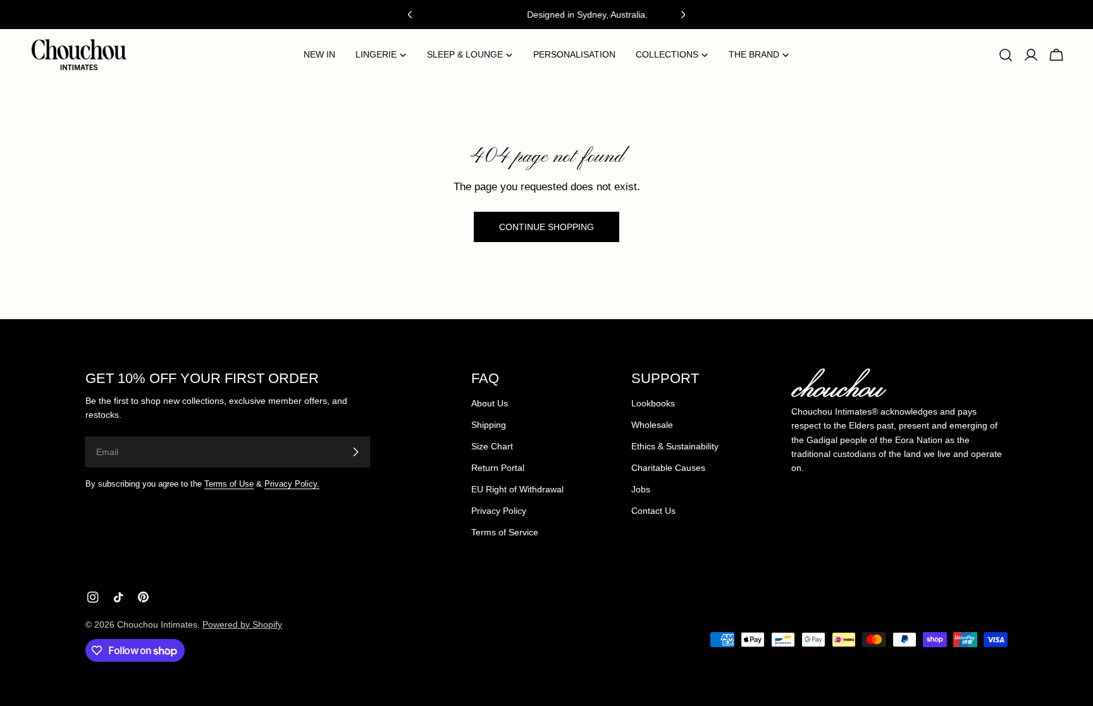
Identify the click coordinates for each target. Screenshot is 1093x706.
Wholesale (652, 425)
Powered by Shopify (242, 624)
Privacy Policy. (291, 484)
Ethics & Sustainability (675, 446)
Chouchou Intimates (157, 624)
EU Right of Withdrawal (517, 489)
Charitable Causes (668, 468)
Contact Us (653, 511)
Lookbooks (653, 403)
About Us (489, 403)
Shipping (488, 425)
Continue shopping (546, 227)
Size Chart (492, 446)
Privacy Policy (498, 511)
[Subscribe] (355, 452)
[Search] (1005, 55)
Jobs (640, 489)
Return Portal (497, 468)
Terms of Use (229, 484)
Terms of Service (504, 532)
